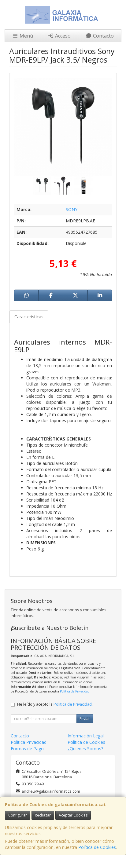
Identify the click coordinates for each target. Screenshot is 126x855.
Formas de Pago (27, 748)
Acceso (62, 35)
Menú (25, 35)
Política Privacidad (28, 742)
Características (28, 317)
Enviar (85, 718)
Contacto (103, 35)
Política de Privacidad (75, 691)
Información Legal (86, 736)
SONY (71, 209)
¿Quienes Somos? (85, 748)
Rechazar (43, 815)
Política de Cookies (97, 847)
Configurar (17, 815)
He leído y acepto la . (55, 704)
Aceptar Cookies (73, 815)
